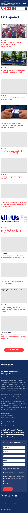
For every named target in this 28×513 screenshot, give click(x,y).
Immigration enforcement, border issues (14, 476)
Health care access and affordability (12, 478)
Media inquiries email (7, 426)
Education (6, 481)
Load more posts (14, 350)
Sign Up (7, 489)
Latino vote (6, 483)
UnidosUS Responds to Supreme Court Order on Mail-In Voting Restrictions (13, 4)
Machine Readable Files (7, 508)
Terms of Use (14, 506)
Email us (3, 424)
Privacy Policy (5, 506)
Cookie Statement (6, 509)
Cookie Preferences (21, 508)
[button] (26, 8)
